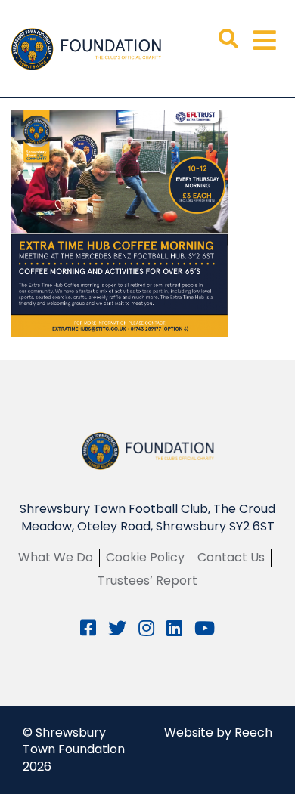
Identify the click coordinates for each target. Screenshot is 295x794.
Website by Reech (218, 732)
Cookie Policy (145, 557)
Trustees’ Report (147, 580)
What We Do (55, 557)
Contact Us (231, 557)
